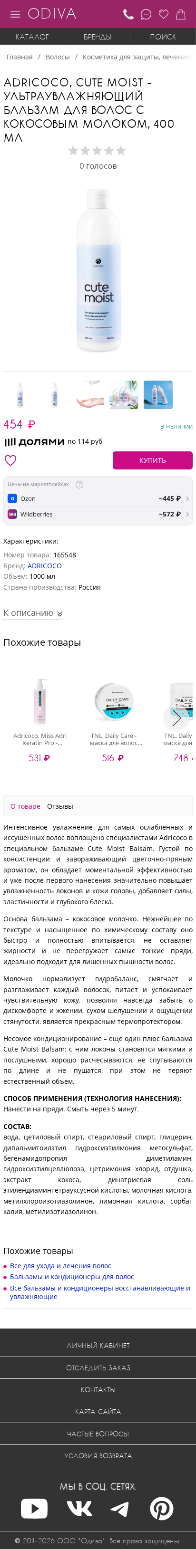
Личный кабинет (98, 1345)
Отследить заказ (98, 1368)
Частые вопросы (98, 1434)
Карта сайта (98, 1411)
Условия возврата (98, 1456)
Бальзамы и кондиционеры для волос (72, 1276)
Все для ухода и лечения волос (60, 1265)
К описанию (29, 612)
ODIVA (52, 13)
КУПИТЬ (152, 460)
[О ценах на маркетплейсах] (79, 485)
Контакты (98, 1390)
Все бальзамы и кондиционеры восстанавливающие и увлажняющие (100, 1292)
